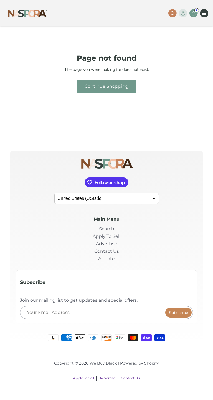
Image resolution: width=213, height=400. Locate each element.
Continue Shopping (106, 86)
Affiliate (106, 258)
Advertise (106, 243)
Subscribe (178, 312)
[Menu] (204, 13)
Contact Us (106, 251)
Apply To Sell (106, 236)
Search (106, 228)
